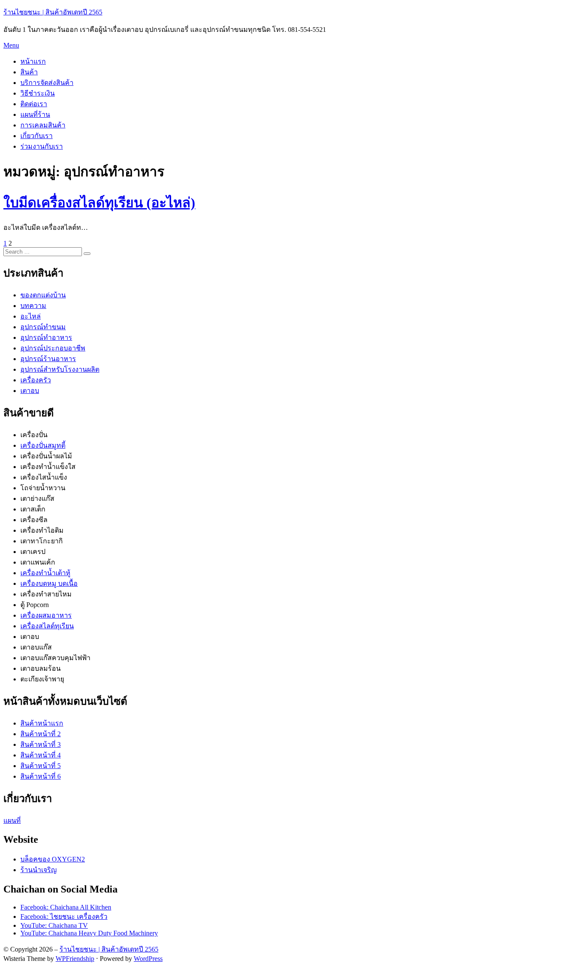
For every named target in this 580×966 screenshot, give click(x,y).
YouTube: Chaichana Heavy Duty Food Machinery (89, 933)
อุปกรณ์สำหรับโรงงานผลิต (59, 369)
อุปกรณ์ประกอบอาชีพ (52, 348)
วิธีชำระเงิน (37, 93)
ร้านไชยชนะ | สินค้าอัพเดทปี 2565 (52, 12)
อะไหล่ (30, 316)
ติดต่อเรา (33, 103)
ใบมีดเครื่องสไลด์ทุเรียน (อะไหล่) (99, 202)
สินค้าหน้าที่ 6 (40, 776)
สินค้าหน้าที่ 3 (40, 744)
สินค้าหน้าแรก (41, 723)
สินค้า (29, 72)
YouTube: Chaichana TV (54, 925)
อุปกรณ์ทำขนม (43, 326)
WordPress (148, 958)
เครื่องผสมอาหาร (46, 615)
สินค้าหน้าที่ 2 (40, 733)
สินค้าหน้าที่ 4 (40, 755)
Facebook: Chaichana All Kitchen (65, 907)
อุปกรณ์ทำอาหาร (46, 337)
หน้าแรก (33, 61)
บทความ (33, 305)
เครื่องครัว (35, 380)
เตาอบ (29, 390)
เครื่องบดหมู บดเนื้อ (49, 583)
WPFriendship (75, 958)
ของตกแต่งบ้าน (43, 295)
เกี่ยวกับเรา (36, 135)
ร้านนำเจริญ (38, 869)
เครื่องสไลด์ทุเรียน (47, 626)
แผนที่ (12, 820)
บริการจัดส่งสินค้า (46, 82)
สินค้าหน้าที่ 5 (40, 765)
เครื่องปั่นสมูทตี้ (42, 445)
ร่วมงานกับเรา (41, 146)
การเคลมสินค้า (42, 125)
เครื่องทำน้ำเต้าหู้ (45, 572)
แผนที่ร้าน (35, 114)
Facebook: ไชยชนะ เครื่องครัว (63, 916)
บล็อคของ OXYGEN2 (52, 859)
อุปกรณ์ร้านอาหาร (48, 358)
